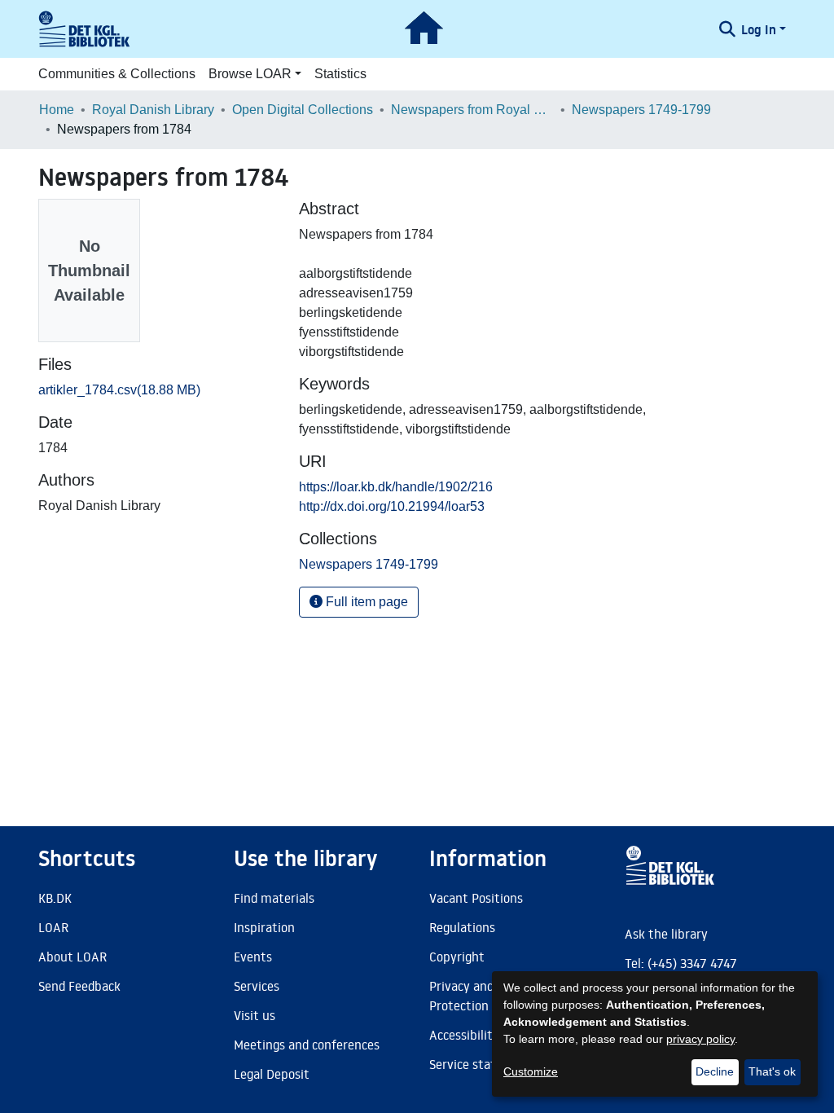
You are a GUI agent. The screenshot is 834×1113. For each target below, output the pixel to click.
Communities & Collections (116, 74)
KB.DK (55, 898)
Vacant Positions (476, 898)
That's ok (772, 1071)
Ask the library (666, 934)
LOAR (53, 927)
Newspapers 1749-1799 (641, 110)
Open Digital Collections (302, 110)
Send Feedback (79, 986)
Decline (715, 1071)
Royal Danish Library (153, 110)
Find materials (274, 898)
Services (256, 986)
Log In (758, 29)
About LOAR (72, 956)
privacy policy (700, 1038)
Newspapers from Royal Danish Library (472, 110)
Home (56, 110)
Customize (530, 1071)
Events (253, 956)
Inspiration (264, 927)
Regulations (462, 927)
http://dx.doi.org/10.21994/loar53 (392, 506)
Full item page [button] (365, 602)
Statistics (340, 74)
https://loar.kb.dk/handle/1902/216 (396, 487)
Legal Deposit (271, 1074)
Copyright (457, 956)
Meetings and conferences (307, 1044)
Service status (469, 1064)
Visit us (254, 1015)
